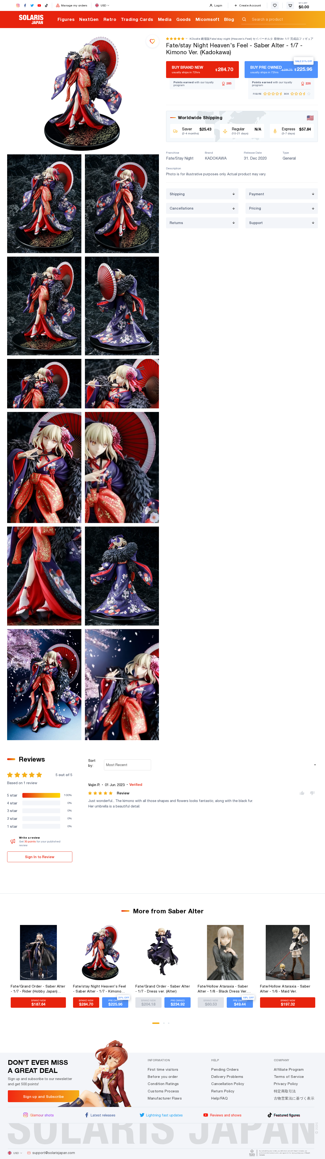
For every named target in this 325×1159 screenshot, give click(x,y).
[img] (100, 793)
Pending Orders (225, 1069)
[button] (175, 38)
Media (165, 19)
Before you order (163, 1077)
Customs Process (163, 1091)
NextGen (89, 19)
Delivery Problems (227, 1077)
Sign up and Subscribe (43, 1096)
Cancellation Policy (227, 1084)
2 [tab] (165, 1024)
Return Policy (223, 1091)
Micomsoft (208, 19)
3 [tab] (170, 1024)
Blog (229, 19)
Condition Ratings (163, 1084)
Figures (66, 19)
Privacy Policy (286, 1084)
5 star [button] (12, 795)
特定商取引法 (285, 1091)
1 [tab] (154, 1024)
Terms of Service (289, 1077)
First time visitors (163, 1069)
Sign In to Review (39, 857)
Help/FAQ (219, 1098)
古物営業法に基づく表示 (294, 1098)
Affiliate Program (289, 1069)
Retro (109, 19)
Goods (183, 19)
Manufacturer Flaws (165, 1098)
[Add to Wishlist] (152, 41)
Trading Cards (137, 19)
